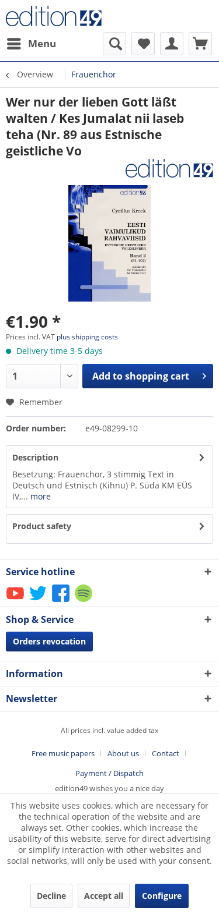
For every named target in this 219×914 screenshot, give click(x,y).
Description (35, 457)
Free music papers (63, 753)
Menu (42, 43)
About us (123, 753)
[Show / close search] (114, 43)
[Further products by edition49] (169, 169)
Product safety (41, 526)
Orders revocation (49, 641)
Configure (162, 895)
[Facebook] (61, 601)
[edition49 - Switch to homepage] (58, 16)
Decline (51, 895)
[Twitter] (39, 601)
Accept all (103, 895)
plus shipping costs (87, 337)
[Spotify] (84, 601)
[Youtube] (16, 601)
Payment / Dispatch (109, 773)
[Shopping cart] (200, 43)
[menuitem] (31, 43)
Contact (165, 753)
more (39, 496)
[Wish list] (143, 43)
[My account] (171, 43)
